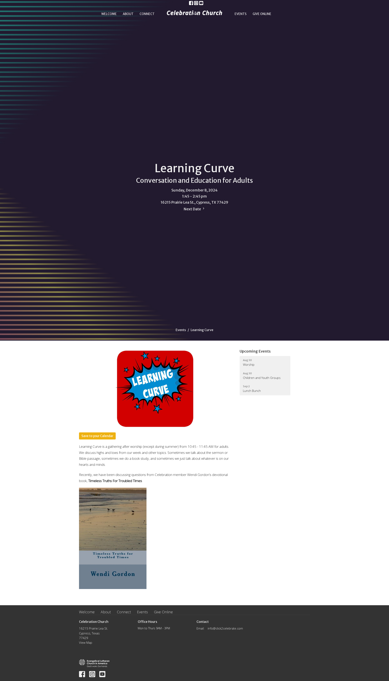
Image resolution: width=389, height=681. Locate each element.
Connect (147, 14)
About (128, 14)
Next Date (193, 209)
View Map (85, 642)
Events (241, 14)
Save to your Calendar (97, 436)
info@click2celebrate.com (225, 628)
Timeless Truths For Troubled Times (115, 480)
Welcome (109, 14)
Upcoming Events (255, 351)
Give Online (262, 14)
